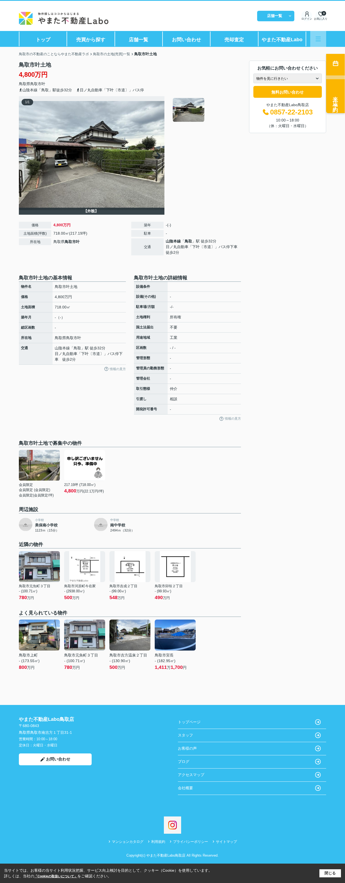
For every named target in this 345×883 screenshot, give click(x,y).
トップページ (189, 722)
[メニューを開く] (318, 39)
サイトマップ (226, 842)
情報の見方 (118, 369)
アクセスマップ (191, 775)
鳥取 (188, 241)
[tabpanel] (206, 110)
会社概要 (185, 788)
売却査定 (234, 39)
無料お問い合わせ (287, 92)
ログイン (306, 18)
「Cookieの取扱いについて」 (55, 876)
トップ (43, 39)
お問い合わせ (186, 39)
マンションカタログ (127, 842)
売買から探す (90, 39)
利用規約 (158, 842)
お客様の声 (187, 748)
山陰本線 (173, 241)
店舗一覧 (274, 15)
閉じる (330, 873)
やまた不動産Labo (282, 39)
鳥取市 (36, 84)
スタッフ (185, 735)
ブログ (183, 761)
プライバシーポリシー (190, 842)
